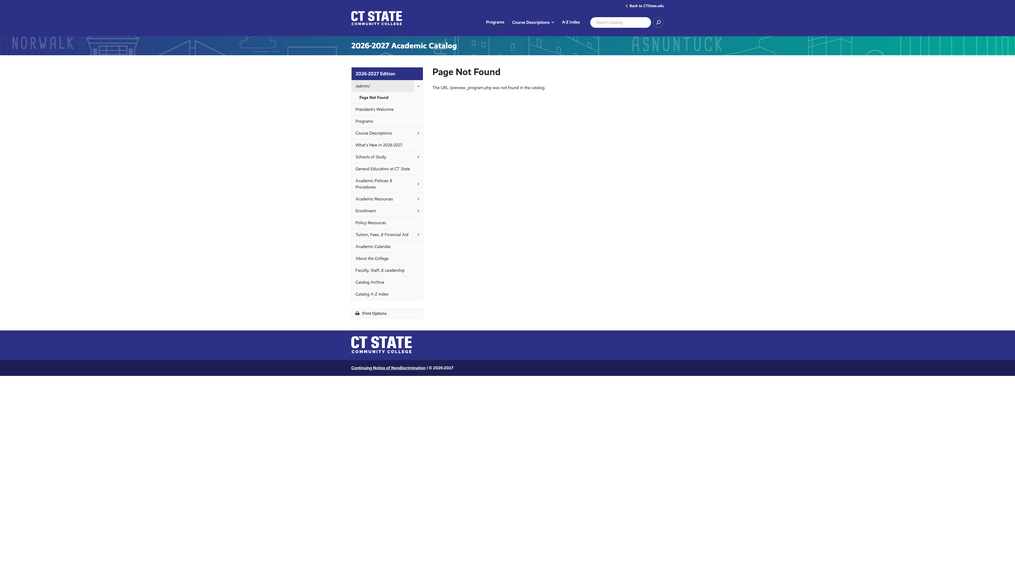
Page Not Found (374, 97)
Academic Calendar (373, 246)
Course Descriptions (535, 22)
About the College (372, 258)
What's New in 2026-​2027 (379, 145)
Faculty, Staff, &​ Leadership (380, 270)
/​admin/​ (363, 86)
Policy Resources (371, 222)
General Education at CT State (383, 168)
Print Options (380, 314)
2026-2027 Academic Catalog (404, 45)
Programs (495, 22)
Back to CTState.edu (647, 6)
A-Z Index (571, 22)
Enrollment (366, 210)
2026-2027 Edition (375, 73)
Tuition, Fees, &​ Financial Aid (382, 234)
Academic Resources (374, 198)
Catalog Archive (370, 282)
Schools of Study (371, 156)
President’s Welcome (375, 109)
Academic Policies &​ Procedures (374, 184)
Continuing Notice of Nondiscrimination (388, 367)
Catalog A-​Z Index (372, 294)
